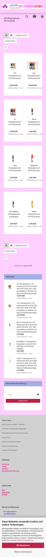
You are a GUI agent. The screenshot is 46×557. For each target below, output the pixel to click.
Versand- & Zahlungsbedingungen (14, 429)
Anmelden (23, 401)
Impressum (6, 437)
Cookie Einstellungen (9, 450)
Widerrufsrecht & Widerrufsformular (15, 433)
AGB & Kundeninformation (11, 442)
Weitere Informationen (23, 552)
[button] (6, 35)
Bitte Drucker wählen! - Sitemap (13, 424)
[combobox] (21, 35)
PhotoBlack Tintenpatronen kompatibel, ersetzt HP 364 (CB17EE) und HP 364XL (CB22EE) (14, 214)
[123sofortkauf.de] (21, 6)
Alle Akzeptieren (23, 545)
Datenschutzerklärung (25, 540)
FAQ (3, 490)
